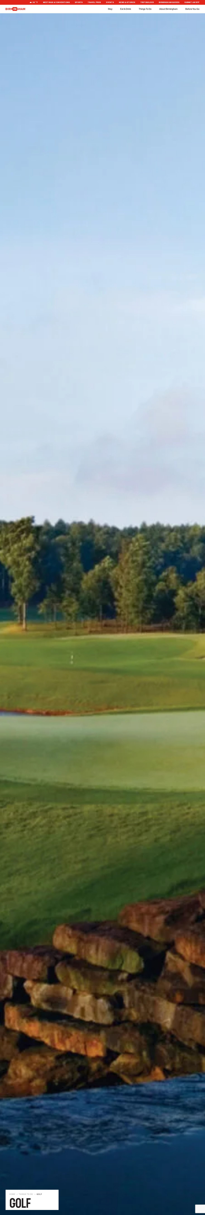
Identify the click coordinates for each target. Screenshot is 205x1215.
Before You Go (192, 9)
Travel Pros (94, 2)
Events (110, 2)
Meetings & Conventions (56, 2)
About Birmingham (168, 9)
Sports (79, 2)
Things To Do (145, 9)
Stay (110, 9)
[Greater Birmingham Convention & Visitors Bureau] (15, 9)
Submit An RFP (191, 2)
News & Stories (127, 2)
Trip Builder (147, 2)
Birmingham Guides (169, 2)
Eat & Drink (125, 9)
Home (12, 1194)
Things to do (26, 1194)
